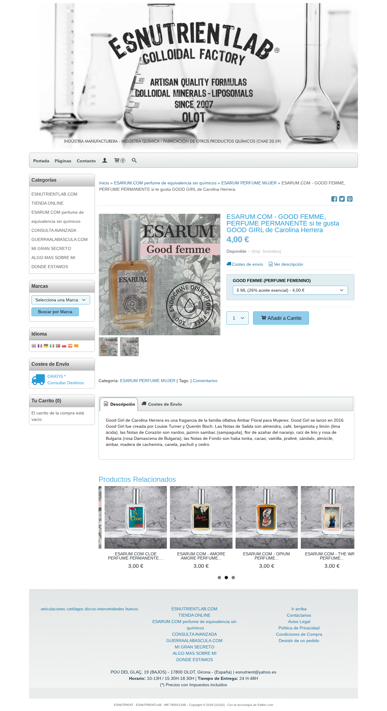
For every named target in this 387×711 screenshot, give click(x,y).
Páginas (63, 160)
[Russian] (64, 346)
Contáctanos (299, 615)
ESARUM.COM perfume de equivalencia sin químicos (57, 217)
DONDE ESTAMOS (49, 266)
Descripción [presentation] (122, 404)
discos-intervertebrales (104, 609)
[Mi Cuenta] (105, 160)
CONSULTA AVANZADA (53, 230)
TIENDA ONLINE (47, 203)
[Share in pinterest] (350, 199)
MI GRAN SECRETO (51, 248)
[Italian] (52, 346)
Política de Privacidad (299, 627)
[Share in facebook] (334, 199)
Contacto (86, 160)
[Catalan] (77, 346)
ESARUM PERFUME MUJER (147, 380)
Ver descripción (288, 264)
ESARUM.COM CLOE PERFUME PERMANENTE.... (136, 555)
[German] (46, 346)
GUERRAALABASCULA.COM (59, 239)
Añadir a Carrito (284, 318)
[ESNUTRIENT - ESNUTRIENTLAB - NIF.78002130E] (193, 76)
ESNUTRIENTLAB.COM (54, 194)
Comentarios (205, 380)
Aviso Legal (299, 621)
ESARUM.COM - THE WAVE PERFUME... (332, 555)
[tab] (119, 404)
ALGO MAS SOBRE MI (53, 257)
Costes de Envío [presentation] (164, 404)
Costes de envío (247, 264)
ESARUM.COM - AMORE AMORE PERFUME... (201, 555)
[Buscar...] (134, 160)
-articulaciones (52, 609)
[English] (33, 346)
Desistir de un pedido (299, 640)
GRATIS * (56, 376)
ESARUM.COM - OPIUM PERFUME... (266, 555)
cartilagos (75, 609)
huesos (131, 609)
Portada (41, 160)
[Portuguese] (58, 346)
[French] (39, 346)
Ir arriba (299, 608)
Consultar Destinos (65, 382)
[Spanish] (70, 346)
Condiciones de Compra (299, 634)
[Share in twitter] (342, 199)
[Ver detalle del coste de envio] (39, 380)
